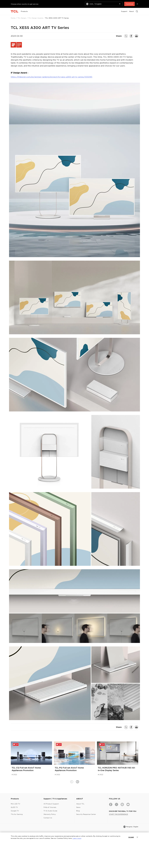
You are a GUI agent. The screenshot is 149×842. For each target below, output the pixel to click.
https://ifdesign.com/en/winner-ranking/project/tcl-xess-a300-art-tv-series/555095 (51, 77)
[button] (77, 782)
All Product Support (51, 804)
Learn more (77, 838)
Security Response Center (86, 814)
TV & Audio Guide (50, 811)
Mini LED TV (15, 804)
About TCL (80, 804)
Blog (78, 811)
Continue (129, 4)
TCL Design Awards (35, 18)
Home (13, 18)
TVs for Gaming (17, 814)
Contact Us (48, 818)
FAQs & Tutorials (50, 807)
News (78, 807)
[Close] (137, 837)
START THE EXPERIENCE (118, 814)
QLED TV (14, 807)
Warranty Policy (50, 814)
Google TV (15, 811)
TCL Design (21, 18)
